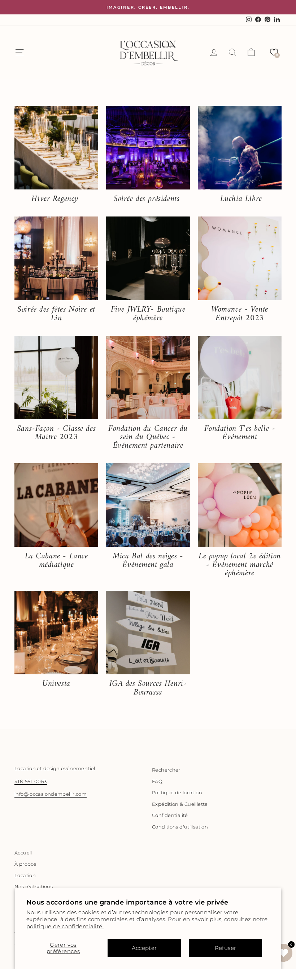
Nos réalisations (33, 886)
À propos (25, 864)
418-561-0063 (30, 781)
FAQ (157, 781)
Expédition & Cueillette (180, 804)
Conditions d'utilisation (180, 827)
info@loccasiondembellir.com (50, 794)
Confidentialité (170, 815)
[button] (274, 52)
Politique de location (177, 792)
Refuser (225, 948)
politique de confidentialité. (65, 926)
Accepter (144, 948)
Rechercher (166, 770)
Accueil (23, 853)
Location (25, 875)
